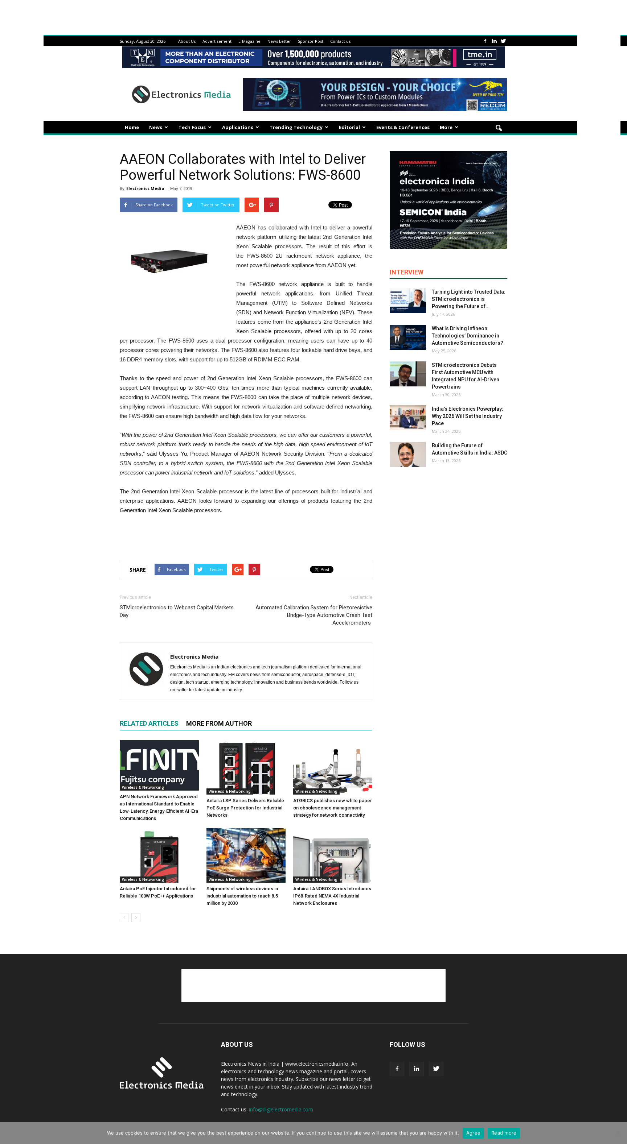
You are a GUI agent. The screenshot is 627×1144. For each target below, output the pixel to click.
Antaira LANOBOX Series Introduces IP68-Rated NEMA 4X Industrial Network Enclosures (332, 896)
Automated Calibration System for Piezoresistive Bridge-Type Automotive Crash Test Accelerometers (313, 615)
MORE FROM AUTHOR (219, 723)
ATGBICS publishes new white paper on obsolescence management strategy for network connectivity (332, 808)
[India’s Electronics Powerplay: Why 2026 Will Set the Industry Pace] (408, 417)
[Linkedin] (494, 41)
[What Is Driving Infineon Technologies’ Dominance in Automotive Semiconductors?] (408, 337)
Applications (237, 127)
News (155, 127)
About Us (187, 41)
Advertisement (216, 41)
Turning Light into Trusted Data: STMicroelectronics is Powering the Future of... (468, 299)
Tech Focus (192, 127)
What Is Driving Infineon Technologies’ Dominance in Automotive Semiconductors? (467, 336)
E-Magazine (249, 41)
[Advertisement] (246, 535)
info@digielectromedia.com (281, 1109)
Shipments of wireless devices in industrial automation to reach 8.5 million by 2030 (242, 896)
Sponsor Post (310, 41)
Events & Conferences (403, 127)
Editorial (349, 127)
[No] (618, 1133)
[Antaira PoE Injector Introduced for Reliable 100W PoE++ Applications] (159, 855)
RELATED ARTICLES (149, 723)
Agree (473, 1133)
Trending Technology (296, 127)
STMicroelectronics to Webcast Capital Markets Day (177, 611)
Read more (503, 1133)
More (446, 127)
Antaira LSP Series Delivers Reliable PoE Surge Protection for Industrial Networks (245, 808)
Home (132, 127)
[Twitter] (503, 41)
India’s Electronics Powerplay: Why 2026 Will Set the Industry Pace (467, 416)
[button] (498, 128)
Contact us (340, 41)
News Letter (279, 41)
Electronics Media (145, 188)
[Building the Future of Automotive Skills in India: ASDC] (408, 454)
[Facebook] (485, 41)
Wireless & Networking (143, 787)
